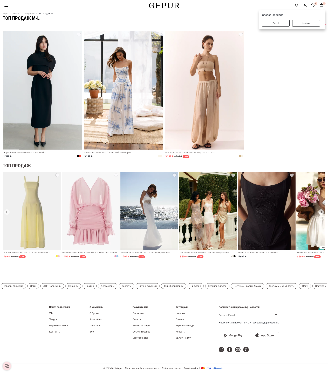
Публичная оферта (171, 368)
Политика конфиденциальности (142, 368)
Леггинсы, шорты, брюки (247, 286)
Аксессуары (107, 286)
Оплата (137, 319)
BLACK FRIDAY (184, 337)
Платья (89, 286)
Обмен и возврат (142, 331)
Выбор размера (141, 325)
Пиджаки (195, 286)
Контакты (54, 331)
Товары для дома (13, 286)
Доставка (138, 313)
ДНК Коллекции (52, 286)
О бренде (95, 313)
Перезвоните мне (58, 325)
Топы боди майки (173, 286)
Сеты (33, 286)
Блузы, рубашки (148, 286)
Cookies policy (191, 368)
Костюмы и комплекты (282, 286)
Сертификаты (140, 337)
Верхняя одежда (217, 286)
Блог (92, 331)
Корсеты (126, 286)
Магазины (95, 325)
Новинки (73, 286)
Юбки (305, 286)
